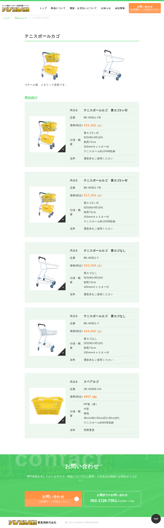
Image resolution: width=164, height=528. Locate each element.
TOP (156, 519)
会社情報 (120, 8)
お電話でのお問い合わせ (112, 498)
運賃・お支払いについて (83, 8)
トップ (43, 8)
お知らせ (106, 8)
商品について (58, 8)
